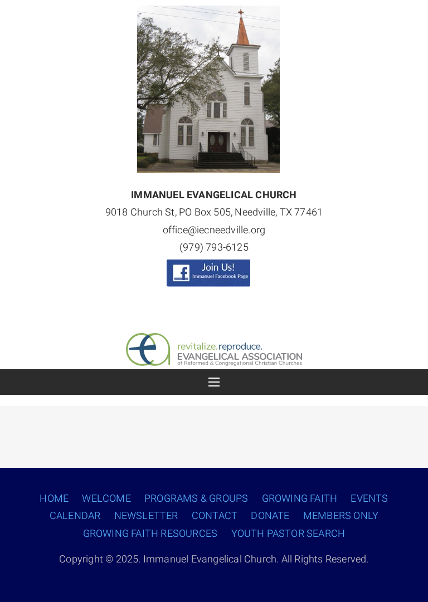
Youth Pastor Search (288, 533)
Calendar (75, 515)
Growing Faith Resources (150, 533)
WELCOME (106, 498)
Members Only (340, 515)
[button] (213, 382)
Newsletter (146, 515)
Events (369, 498)
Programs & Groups (196, 498)
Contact (214, 515)
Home (54, 498)
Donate (270, 515)
